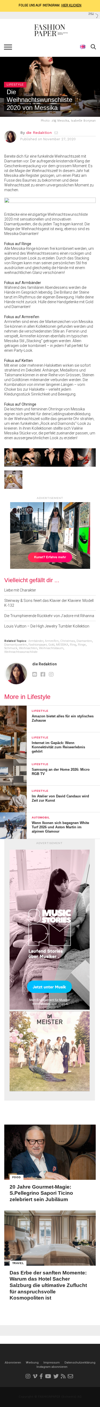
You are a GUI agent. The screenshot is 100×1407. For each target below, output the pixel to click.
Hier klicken (71, 5)
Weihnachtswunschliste (21, 652)
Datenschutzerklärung (80, 1362)
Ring (73, 644)
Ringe (82, 644)
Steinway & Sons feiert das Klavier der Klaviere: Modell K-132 (49, 602)
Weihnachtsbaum (51, 648)
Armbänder (35, 641)
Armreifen (52, 641)
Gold (51, 644)
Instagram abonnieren (52, 1367)
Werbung (32, 1362)
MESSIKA (62, 644)
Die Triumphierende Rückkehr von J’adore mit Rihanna (49, 616)
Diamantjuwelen (15, 644)
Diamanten (84, 641)
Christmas (67, 641)
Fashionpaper (38, 644)
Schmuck (10, 648)
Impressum (51, 1362)
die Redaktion (39, 132)
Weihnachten (28, 648)
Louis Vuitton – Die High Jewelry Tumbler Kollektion (46, 626)
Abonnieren (13, 1362)
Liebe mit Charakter (20, 590)
